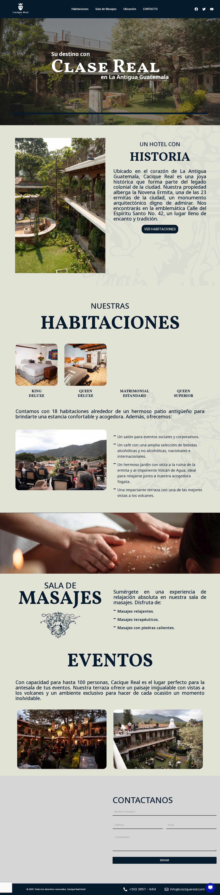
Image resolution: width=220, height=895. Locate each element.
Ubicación (129, 9)
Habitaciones (80, 9)
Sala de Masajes (106, 9)
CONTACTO (150, 9)
